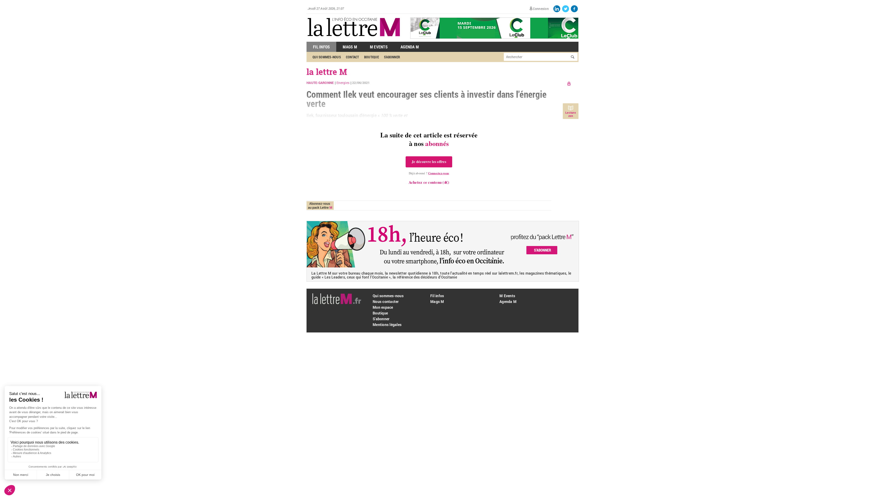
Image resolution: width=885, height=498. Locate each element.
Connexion (541, 8)
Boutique (371, 57)
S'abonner (392, 57)
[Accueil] (354, 39)
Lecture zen (570, 114)
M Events (379, 47)
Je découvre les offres (429, 161)
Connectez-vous (438, 173)
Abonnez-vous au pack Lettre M (320, 205)
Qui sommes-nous (327, 57)
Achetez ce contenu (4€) (429, 182)
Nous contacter (386, 301)
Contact (352, 57)
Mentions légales (387, 324)
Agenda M (410, 47)
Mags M (350, 47)
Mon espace (383, 307)
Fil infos (437, 295)
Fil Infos (321, 47)
